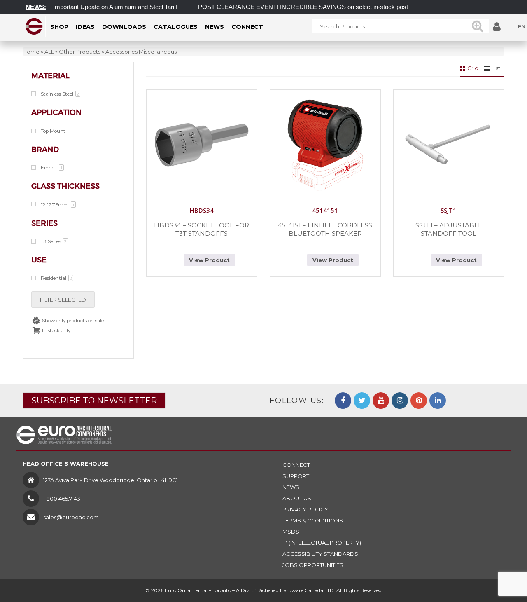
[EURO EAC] (34, 26)
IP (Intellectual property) (321, 542)
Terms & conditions (312, 520)
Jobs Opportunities (312, 565)
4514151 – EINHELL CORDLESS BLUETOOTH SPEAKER (325, 229)
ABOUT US (296, 498)
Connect (296, 464)
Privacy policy (305, 509)
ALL (49, 51)
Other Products (79, 51)
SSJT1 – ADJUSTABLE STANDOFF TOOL (448, 229)
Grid (472, 68)
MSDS (290, 531)
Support (295, 476)
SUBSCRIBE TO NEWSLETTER (94, 400)
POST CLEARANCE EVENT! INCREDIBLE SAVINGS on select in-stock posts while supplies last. (323, 6)
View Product (209, 260)
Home (31, 51)
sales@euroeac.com (71, 517)
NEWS (290, 487)
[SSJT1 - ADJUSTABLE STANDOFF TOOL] (449, 145)
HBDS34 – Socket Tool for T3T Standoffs (201, 229)
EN (521, 26)
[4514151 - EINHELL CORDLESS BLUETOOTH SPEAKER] (325, 145)
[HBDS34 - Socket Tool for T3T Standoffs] (202, 145)
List (496, 68)
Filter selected (63, 299)
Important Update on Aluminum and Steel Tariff (108, 6)
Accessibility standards (320, 553)
